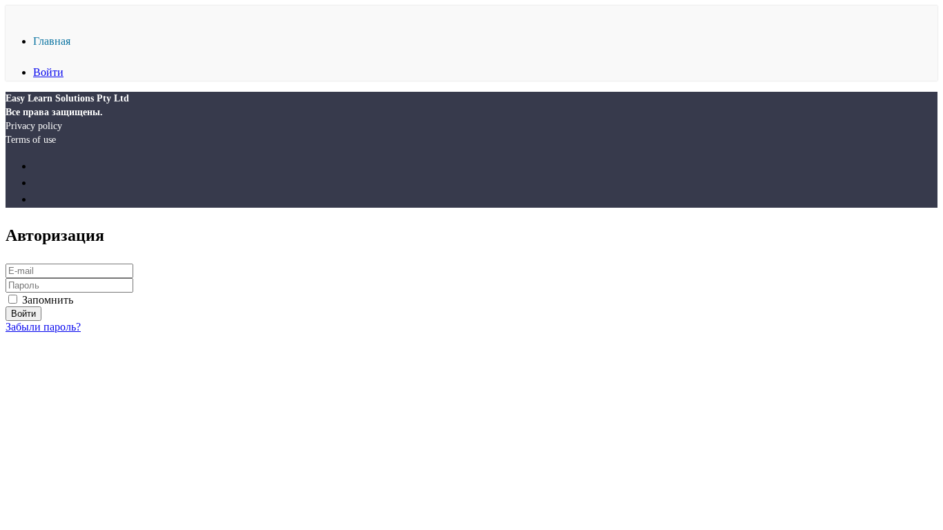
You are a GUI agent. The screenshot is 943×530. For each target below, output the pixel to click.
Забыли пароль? (43, 327)
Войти (48, 72)
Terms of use (31, 140)
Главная (51, 41)
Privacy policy (34, 126)
